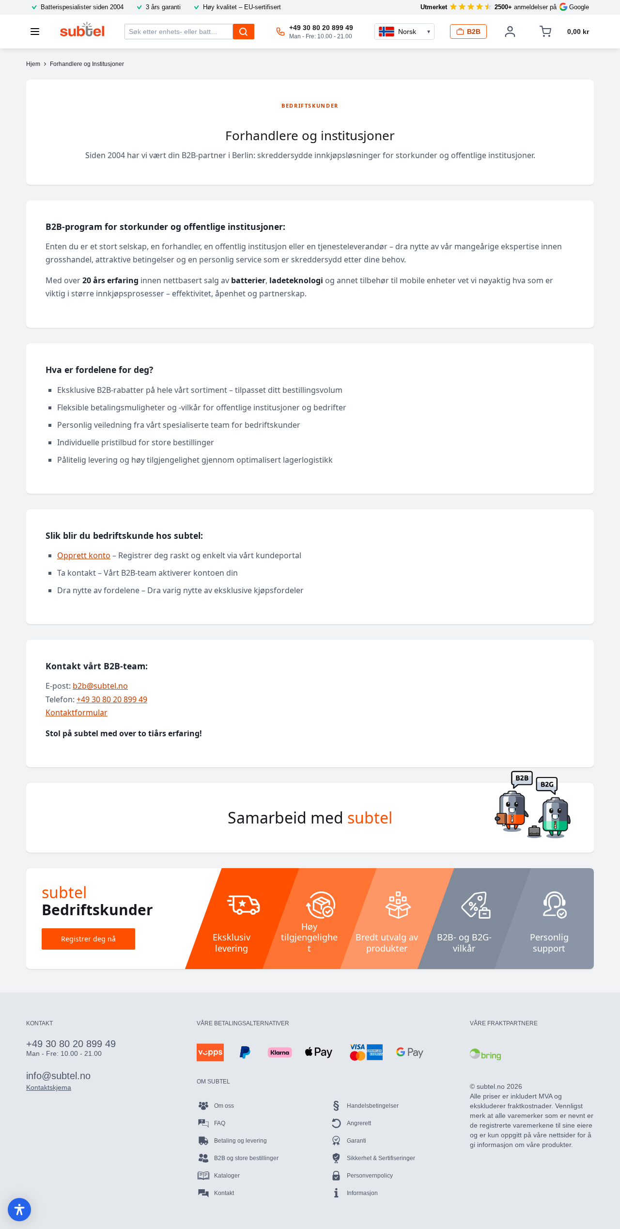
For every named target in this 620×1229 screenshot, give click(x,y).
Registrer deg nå (88, 938)
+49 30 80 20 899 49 (112, 699)
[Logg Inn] (510, 31)
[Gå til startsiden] (82, 29)
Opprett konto (83, 555)
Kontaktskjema (48, 1087)
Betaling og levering (240, 1140)
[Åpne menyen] (37, 31)
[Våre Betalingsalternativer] (210, 1052)
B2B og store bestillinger (246, 1158)
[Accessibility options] (19, 1209)
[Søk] (243, 31)
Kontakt (224, 1193)
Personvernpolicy (370, 1175)
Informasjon (362, 1193)
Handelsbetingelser (373, 1105)
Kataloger (227, 1175)
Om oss (224, 1105)
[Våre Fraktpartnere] (485, 1054)
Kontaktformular (77, 712)
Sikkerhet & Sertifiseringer (381, 1158)
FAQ (219, 1123)
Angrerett (359, 1123)
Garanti (356, 1140)
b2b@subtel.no (100, 685)
